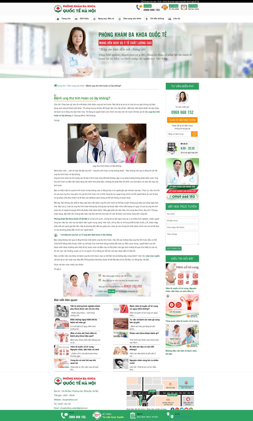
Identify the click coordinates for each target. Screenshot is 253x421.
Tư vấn (111, 291)
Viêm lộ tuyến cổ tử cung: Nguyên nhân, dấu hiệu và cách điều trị (84, 349)
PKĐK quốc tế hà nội (183, 417)
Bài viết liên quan (65, 300)
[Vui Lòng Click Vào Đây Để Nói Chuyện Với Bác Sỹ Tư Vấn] (108, 419)
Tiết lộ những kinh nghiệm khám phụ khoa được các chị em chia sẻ (85, 309)
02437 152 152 (133, 286)
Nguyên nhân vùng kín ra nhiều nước (144, 361)
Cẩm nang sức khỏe (75, 85)
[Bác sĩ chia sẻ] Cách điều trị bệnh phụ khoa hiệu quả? (83, 334)
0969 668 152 (182, 112)
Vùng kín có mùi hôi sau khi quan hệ (83, 361)
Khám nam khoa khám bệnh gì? (144, 333)
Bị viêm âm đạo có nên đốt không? (142, 348)
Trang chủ (61, 85)
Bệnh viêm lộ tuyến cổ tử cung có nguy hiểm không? (144, 307)
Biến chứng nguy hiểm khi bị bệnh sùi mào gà (83, 321)
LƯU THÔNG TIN (173, 248)
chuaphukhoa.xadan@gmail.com (74, 408)
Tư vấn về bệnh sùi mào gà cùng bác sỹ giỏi (145, 321)
